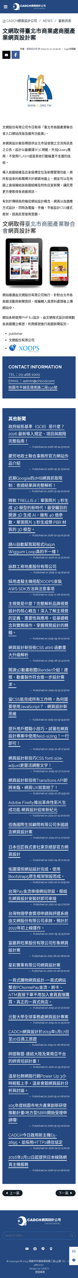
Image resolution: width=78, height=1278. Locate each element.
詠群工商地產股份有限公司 (32, 566)
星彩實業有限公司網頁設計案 (34, 965)
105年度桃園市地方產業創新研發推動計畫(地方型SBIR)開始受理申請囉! (37, 1112)
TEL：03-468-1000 (24, 374)
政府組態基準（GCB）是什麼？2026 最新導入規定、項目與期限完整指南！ (37, 434)
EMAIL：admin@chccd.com (31, 381)
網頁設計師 (32, 49)
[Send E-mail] (6, 55)
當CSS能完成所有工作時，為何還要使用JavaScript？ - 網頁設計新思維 (38, 706)
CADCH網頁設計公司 (21, 21)
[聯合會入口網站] (39, 263)
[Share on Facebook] (16, 55)
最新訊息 (64, 21)
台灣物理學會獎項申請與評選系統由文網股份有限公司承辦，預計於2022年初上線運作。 (38, 920)
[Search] (71, 1235)
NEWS (48, 21)
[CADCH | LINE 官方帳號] (43, 1249)
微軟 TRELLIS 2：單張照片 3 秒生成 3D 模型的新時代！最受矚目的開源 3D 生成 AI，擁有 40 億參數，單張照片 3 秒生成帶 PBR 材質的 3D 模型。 (38, 515)
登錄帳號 (40, 1272)
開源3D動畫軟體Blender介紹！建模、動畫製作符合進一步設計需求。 (38, 677)
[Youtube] (27, 1249)
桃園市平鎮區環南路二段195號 (32, 387)
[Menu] (5, 6)
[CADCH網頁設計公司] (29, 7)
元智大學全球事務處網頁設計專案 (38, 1017)
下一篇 (64, 1193)
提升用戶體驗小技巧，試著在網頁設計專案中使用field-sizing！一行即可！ (38, 736)
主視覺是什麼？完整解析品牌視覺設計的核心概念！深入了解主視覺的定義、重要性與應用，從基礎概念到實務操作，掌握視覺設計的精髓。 (38, 618)
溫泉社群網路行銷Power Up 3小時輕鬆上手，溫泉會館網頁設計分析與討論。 (38, 1083)
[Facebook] (35, 1249)
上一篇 (14, 1193)
